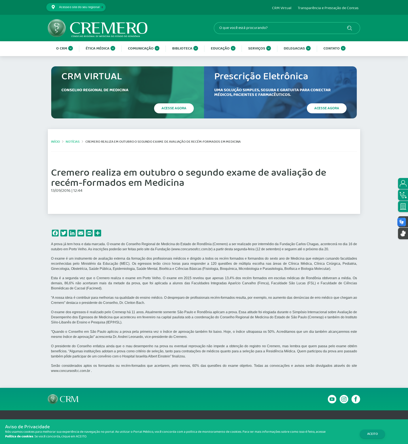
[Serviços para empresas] (403, 206)
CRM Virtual (281, 8)
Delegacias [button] (294, 49)
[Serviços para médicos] (403, 195)
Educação (220, 49)
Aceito (372, 434)
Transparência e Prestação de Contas (328, 8)
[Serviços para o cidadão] (403, 183)
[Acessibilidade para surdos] (403, 233)
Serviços (256, 49)
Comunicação (141, 49)
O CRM (61, 49)
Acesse (174, 108)
